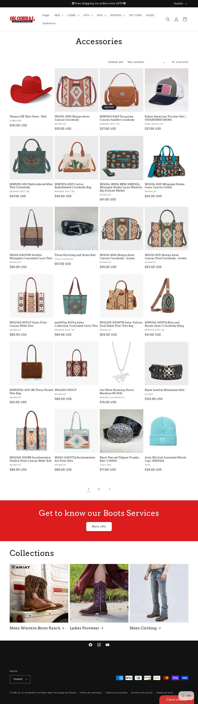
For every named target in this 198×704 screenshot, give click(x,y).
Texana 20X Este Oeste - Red (28, 116)
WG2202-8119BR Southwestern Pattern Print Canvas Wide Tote (31, 459)
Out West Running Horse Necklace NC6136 (117, 392)
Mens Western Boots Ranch (35, 628)
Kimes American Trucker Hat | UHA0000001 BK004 (165, 118)
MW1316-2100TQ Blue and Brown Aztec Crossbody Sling (164, 324)
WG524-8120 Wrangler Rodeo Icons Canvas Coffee (165, 186)
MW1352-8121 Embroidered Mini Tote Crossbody (31, 186)
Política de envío (164, 692)
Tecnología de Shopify (65, 692)
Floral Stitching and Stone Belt (75, 255)
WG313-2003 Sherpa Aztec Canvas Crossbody (72, 118)
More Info (99, 527)
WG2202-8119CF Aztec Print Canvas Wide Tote (28, 324)
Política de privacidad (116, 692)
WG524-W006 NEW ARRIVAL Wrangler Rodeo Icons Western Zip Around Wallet (121, 187)
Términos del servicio (142, 692)
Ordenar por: (116, 62)
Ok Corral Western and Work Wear (35, 692)
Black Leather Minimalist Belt (164, 390)
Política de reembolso (91, 692)
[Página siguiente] (109, 489)
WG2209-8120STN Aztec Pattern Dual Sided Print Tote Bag (121, 324)
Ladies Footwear (84, 628)
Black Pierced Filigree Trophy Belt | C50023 (119, 459)
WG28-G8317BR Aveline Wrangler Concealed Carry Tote (31, 257)
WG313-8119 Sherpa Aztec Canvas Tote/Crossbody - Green (166, 257)
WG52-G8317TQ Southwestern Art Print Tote (75, 459)
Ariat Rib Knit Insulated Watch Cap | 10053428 (165, 459)
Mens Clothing (143, 628)
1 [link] (88, 489)
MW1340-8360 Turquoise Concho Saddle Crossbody (117, 118)
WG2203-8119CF (66, 390)
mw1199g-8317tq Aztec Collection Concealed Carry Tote (76, 324)
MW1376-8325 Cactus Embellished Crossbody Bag (73, 186)
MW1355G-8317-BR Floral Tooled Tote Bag (31, 392)
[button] (58, 15)
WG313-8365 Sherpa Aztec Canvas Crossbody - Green (117, 257)
